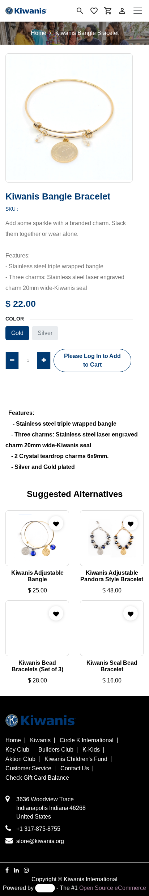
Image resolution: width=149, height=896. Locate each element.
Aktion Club (20, 759)
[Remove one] (12, 360)
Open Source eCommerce (112, 888)
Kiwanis (40, 740)
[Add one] (43, 360)
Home (38, 33)
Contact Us (74, 768)
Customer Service (28, 768)
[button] (92, 360)
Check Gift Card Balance (37, 778)
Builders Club (55, 750)
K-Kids (91, 750)
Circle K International (87, 740)
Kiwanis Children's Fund (75, 759)
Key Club (17, 750)
